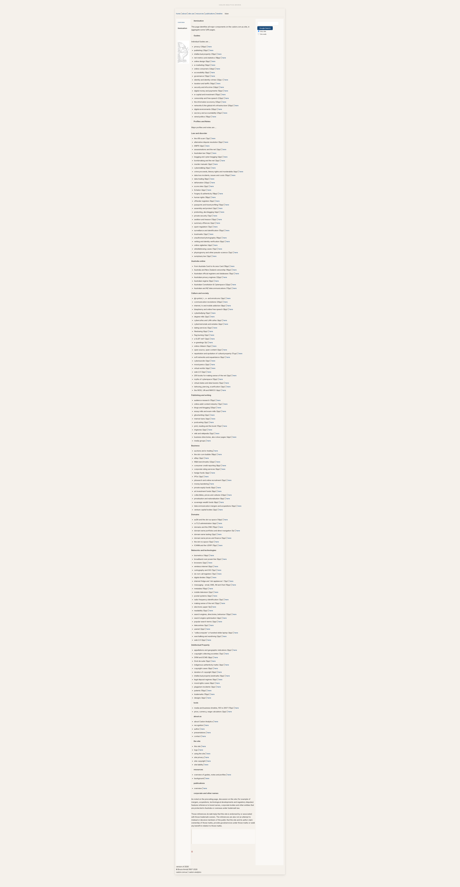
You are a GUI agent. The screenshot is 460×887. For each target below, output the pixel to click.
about (184, 14)
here (210, 46)
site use (191, 14)
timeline (219, 14)
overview (181, 22)
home (178, 14)
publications (210, 14)
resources (200, 14)
